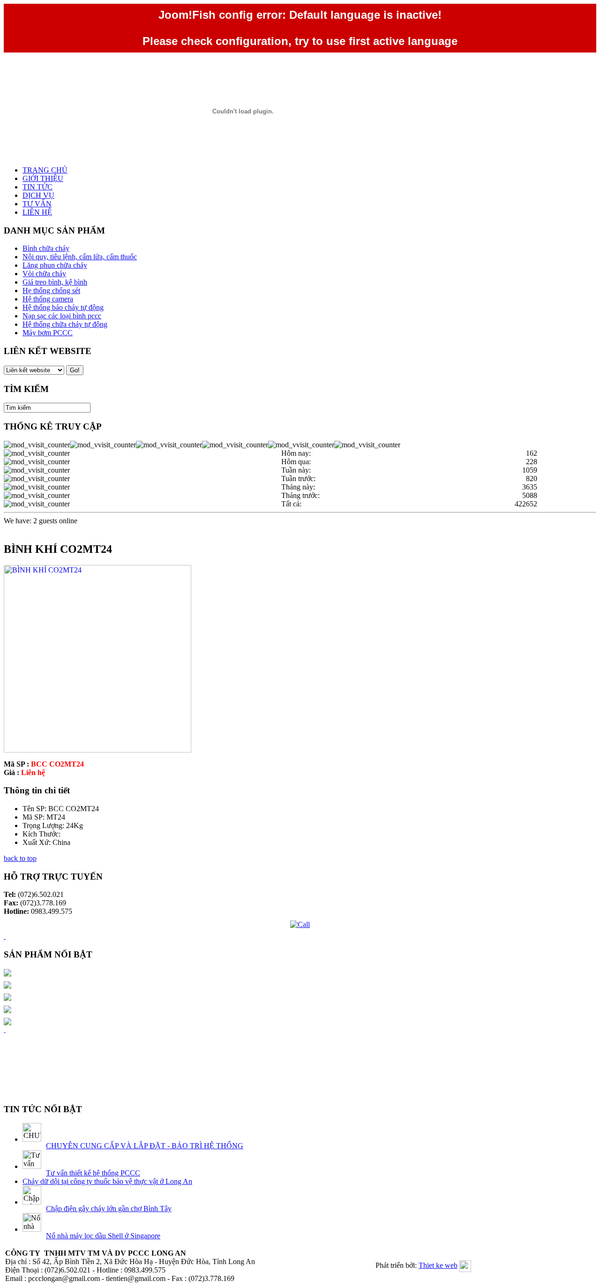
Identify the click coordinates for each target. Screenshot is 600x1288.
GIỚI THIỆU (42, 178)
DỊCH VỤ (38, 195)
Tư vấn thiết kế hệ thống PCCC (93, 1173)
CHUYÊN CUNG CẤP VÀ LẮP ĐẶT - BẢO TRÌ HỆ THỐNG (144, 1146)
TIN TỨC (37, 187)
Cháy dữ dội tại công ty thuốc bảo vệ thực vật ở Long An (107, 1181)
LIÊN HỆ (37, 212)
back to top (20, 858)
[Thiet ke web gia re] (5, 1022)
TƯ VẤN (37, 204)
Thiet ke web (438, 1265)
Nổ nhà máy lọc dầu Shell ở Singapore (103, 1236)
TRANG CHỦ (45, 170)
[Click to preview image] (97, 750)
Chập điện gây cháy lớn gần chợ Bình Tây (109, 1209)
